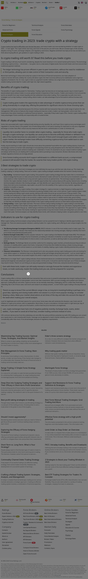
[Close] (28, 274)
